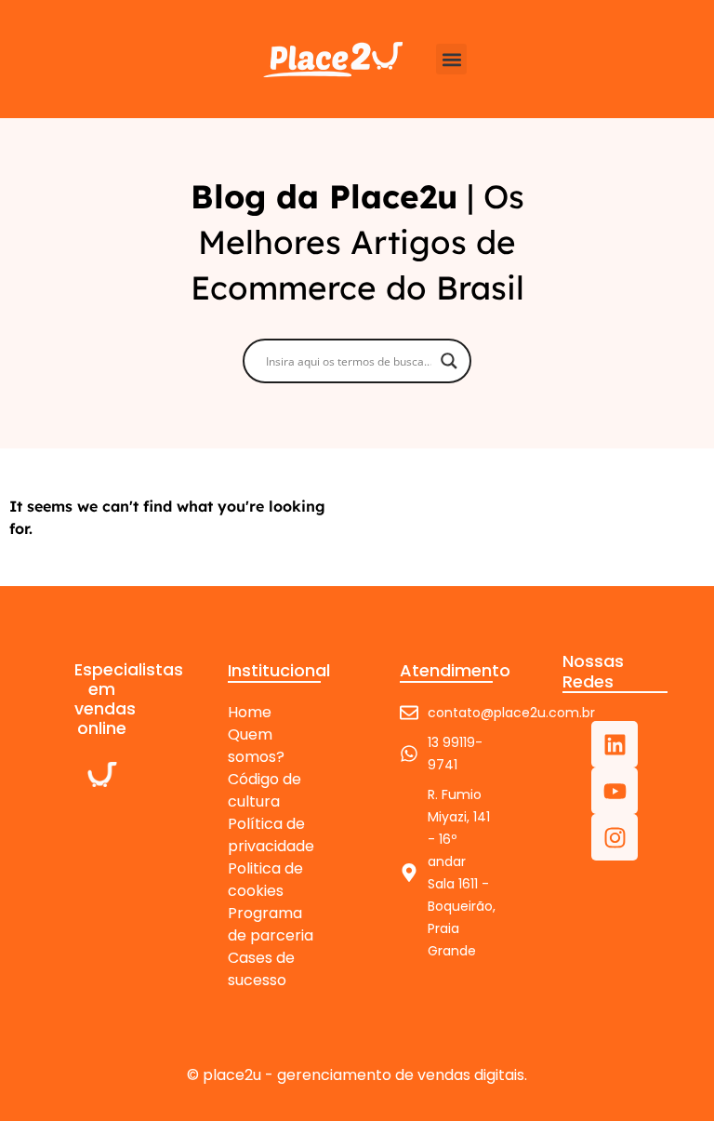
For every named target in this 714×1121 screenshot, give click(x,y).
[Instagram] (614, 837)
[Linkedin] (614, 744)
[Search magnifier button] (449, 361)
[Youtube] (614, 790)
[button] (451, 59)
